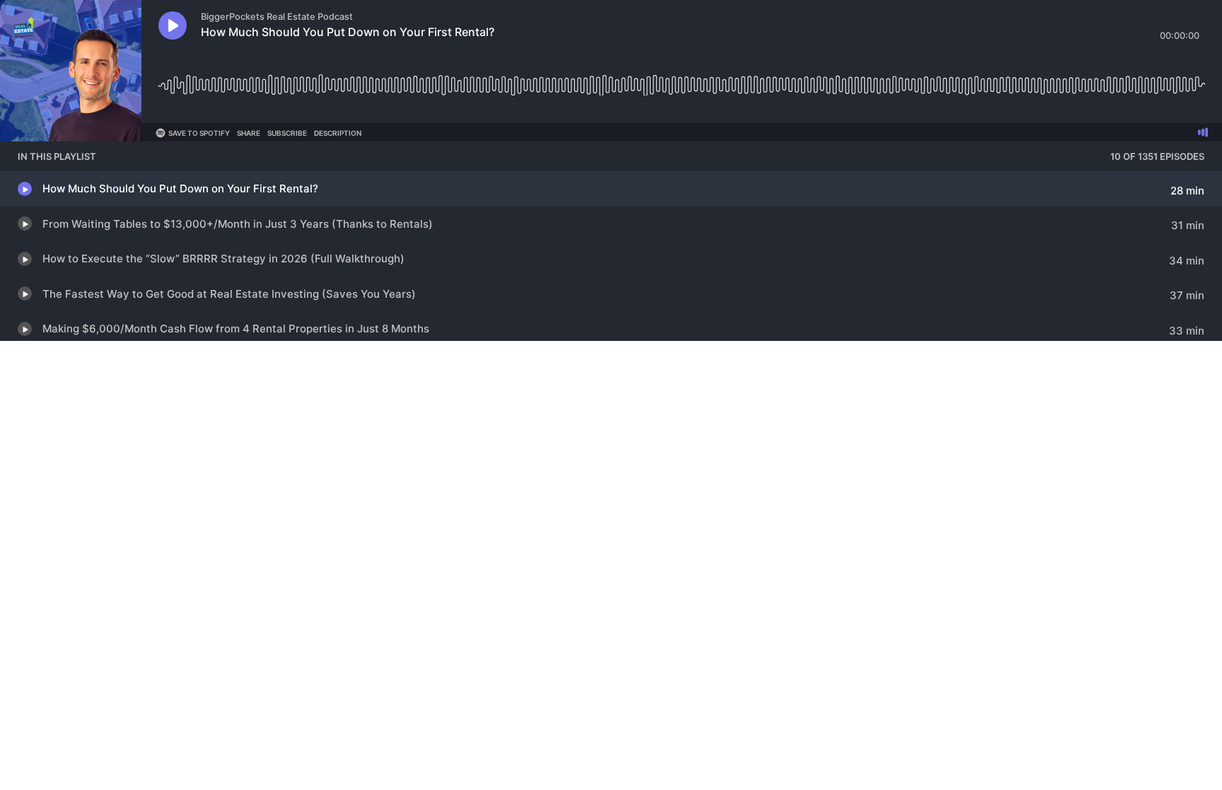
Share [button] (248, 133)
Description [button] (337, 133)
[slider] (681, 79)
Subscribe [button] (287, 133)
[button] (172, 25)
